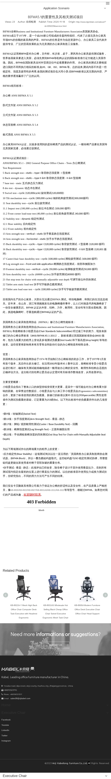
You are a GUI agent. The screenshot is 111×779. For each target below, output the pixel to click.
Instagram (6, 741)
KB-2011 (52, 490)
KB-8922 (23, 490)
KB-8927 (32, 490)
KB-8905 (14, 490)
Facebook (6, 720)
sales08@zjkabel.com (20, 698)
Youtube (5, 725)
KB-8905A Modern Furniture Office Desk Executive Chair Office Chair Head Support (87, 609)
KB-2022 (60, 490)
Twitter (4, 735)
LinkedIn (5, 730)
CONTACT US (55, 645)
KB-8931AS (42, 490)
